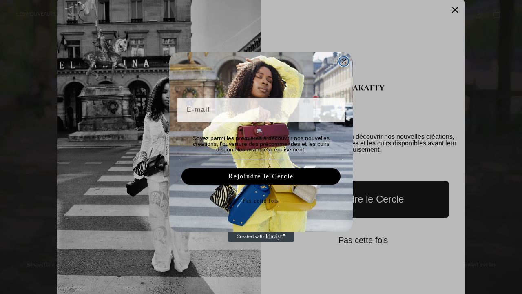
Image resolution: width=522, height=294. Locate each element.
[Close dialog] (344, 61)
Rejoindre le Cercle (261, 176)
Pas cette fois (261, 201)
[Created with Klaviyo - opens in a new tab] (261, 237)
